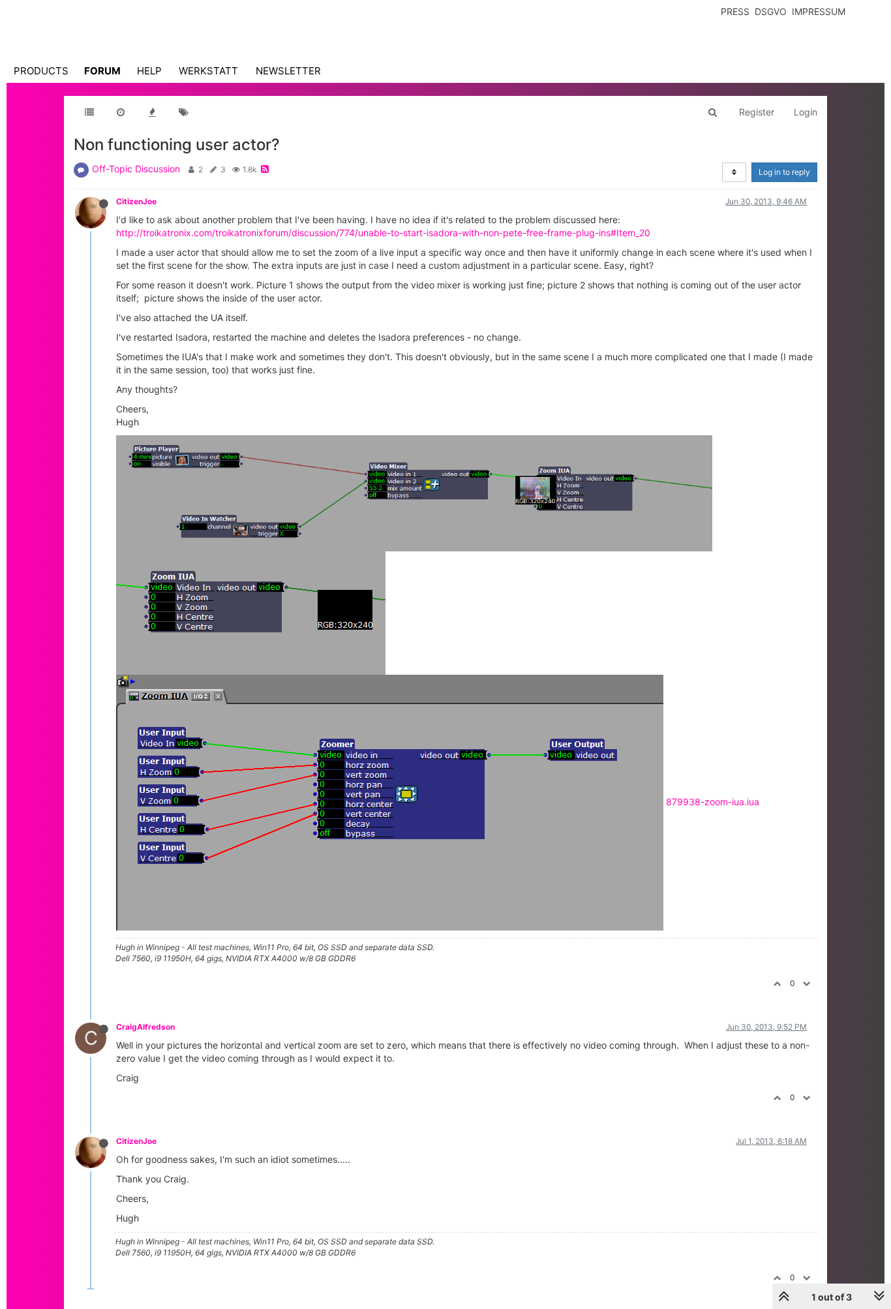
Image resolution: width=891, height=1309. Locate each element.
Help (149, 71)
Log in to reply (784, 172)
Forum (102, 71)
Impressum (818, 11)
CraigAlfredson (145, 1027)
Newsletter (288, 71)
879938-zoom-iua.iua (712, 801)
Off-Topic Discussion (136, 168)
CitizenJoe (136, 201)
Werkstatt (208, 71)
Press (735, 11)
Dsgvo (771, 11)
